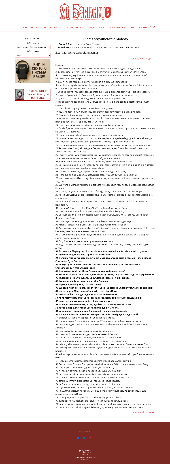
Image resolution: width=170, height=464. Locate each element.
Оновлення (116, 27)
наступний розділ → (143, 58)
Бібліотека (95, 27)
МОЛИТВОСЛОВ (75, 27)
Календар (29, 27)
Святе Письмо (50, 27)
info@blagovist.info (87, 457)
